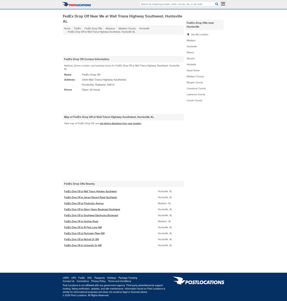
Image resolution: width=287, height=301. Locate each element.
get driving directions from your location (120, 123)
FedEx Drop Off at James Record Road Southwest (90, 197)
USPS (66, 277)
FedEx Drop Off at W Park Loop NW (83, 227)
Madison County (195, 76)
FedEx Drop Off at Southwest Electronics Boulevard (91, 215)
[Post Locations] (76, 4)
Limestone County (196, 88)
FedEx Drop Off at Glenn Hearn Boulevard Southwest (92, 209)
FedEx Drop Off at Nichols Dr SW (81, 239)
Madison (191, 40)
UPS (73, 277)
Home (67, 28)
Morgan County (195, 82)
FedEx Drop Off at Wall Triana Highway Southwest (90, 191)
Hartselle (191, 64)
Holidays (111, 277)
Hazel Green (193, 70)
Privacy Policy (98, 281)
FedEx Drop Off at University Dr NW (83, 245)
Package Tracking (127, 277)
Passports (99, 277)
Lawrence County (196, 94)
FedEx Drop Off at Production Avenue (84, 203)
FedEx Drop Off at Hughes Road (81, 221)
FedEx (81, 277)
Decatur (191, 58)
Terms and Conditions (119, 281)
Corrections (83, 281)
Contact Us (68, 281)
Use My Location (199, 34)
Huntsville (192, 46)
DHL (89, 277)
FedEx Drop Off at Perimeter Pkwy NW (84, 233)
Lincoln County (194, 100)
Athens (190, 52)
